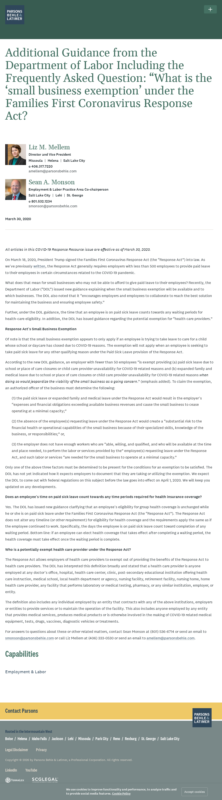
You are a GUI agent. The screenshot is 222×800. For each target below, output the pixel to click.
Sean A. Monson (52, 182)
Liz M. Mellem (49, 147)
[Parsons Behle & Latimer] (14, 14)
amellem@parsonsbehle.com (53, 171)
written (39, 266)
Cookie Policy (121, 794)
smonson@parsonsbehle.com (53, 206)
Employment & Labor (25, 671)
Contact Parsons (21, 710)
